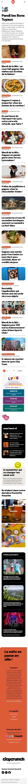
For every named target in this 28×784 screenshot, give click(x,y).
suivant (20, 370)
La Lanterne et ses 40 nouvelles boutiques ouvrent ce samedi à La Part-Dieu (13, 222)
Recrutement (14, 719)
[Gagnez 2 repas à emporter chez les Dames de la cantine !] (13, 85)
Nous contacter (14, 714)
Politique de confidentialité (14, 779)
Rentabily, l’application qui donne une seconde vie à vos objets (12, 292)
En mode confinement (7, 283)
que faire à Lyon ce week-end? (14, 739)
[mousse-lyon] (13, 511)
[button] (2, 2)
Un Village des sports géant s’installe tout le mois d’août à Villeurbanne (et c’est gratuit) (12, 578)
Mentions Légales (5, 779)
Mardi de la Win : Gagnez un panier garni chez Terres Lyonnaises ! (11, 157)
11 (13, 370)
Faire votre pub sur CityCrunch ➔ (11, 635)
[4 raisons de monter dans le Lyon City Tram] (13, 344)
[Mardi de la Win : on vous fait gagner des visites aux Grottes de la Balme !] (13, 51)
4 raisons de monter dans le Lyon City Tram (13, 362)
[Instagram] (3, 772)
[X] (6, 772)
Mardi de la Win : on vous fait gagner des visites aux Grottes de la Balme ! (13, 70)
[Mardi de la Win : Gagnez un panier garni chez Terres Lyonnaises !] (13, 137)
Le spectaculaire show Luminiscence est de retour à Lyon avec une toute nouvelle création (13, 631)
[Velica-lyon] (13, 535)
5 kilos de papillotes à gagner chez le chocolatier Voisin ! (13, 189)
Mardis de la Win (6, 61)
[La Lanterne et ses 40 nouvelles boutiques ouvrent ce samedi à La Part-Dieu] (13, 203)
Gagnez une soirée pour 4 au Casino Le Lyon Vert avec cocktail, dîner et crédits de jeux (12, 257)
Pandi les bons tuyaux (14, 742)
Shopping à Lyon (6, 213)
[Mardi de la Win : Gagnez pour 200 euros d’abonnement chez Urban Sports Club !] (13, 307)
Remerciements (18, 701)
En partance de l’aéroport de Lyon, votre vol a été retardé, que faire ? (12, 120)
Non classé (5, 111)
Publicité (14, 716)
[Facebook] (9, 772)
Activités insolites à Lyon (8, 354)
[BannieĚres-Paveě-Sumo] (13, 393)
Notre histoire (9, 701)
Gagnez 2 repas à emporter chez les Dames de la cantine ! (13, 103)
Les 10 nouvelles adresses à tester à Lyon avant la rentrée (17, 444)
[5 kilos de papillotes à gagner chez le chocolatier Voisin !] (13, 171)
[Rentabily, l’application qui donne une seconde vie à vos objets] (13, 273)
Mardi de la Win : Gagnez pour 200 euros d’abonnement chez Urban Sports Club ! (13, 328)
